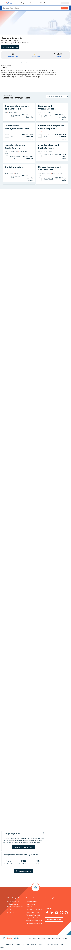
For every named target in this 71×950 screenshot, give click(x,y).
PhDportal (29, 907)
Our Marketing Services (15, 907)
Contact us (10, 912)
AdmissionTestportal (33, 915)
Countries (40, 3)
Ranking (58, 56)
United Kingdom (17, 62)
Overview (18, 196)
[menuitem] (24, 3)
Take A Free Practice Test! (23, 847)
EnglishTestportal (32, 918)
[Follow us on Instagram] (66, 913)
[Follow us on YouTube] (57, 913)
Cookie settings (41, 938)
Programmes (24, 3)
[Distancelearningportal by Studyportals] (6, 2)
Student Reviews (15, 221)
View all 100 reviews (33, 703)
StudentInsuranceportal (34, 921)
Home (2, 62)
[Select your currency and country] (47, 902)
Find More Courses (11, 47)
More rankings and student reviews (36, 608)
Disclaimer (64, 938)
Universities (33, 3)
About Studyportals (13, 901)
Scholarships (16, 208)
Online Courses (13, 56)
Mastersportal (30, 904)
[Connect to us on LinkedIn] (52, 913)
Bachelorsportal (31, 901)
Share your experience (63, 763)
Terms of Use (32, 938)
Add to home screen (54, 919)
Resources (47, 3)
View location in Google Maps (38, 671)
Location (18, 216)
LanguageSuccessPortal (34, 923)
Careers (18, 212)
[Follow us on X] (61, 913)
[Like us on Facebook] (47, 913)
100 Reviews (35, 56)
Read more (27, 541)
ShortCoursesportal (32, 912)
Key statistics (16, 200)
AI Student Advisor (13, 904)
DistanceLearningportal (34, 909)
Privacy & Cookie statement (53, 938)
